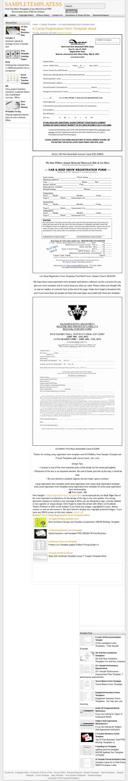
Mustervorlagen (94, 775)
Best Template (57, 775)
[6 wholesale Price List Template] (40, 549)
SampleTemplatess (33, 4)
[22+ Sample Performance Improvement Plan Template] (87, 673)
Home (13, 15)
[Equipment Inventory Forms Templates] (87, 700)
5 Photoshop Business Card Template (65, 530)
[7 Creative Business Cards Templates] (87, 741)
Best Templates (108, 772)
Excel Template (42, 775)
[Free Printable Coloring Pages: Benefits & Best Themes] (13, 57)
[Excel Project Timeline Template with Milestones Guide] (13, 81)
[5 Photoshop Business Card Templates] (40, 538)
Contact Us (57, 15)
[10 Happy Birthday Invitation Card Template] (40, 526)
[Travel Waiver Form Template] (87, 689)
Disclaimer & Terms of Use (78, 15)
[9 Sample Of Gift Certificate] (40, 558)
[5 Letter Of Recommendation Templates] (87, 645)
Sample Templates (49, 24)
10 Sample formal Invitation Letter (110, 759)
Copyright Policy (26, 15)
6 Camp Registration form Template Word (63, 495)
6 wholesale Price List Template (63, 542)
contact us (77, 512)
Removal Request (101, 15)
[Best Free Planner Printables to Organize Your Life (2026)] (13, 108)
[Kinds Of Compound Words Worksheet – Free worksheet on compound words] (87, 710)
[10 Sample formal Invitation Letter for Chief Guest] (87, 767)
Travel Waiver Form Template (108, 681)
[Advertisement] (102, 605)
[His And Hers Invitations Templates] (87, 660)
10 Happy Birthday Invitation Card (64, 519)
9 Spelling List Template (105, 746)
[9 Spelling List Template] (87, 754)
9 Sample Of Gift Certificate (61, 553)
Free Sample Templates (76, 775)
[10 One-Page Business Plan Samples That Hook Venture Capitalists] (13, 33)
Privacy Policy (43, 15)
